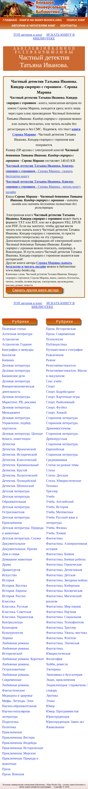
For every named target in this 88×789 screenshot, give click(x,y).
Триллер (52, 491)
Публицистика (56, 344)
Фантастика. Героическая (63, 564)
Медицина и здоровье (17, 695)
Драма (6, 564)
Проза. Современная (60, 334)
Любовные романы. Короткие (23, 659)
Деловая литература (16, 365)
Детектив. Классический (19, 460)
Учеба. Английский (60, 501)
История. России (14, 596)
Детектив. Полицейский (19, 480)
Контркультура (12, 622)
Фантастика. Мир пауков (63, 606)
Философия (54, 659)
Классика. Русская (15, 606)
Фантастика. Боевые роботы (66, 559)
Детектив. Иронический (19, 449)
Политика (9, 727)
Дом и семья (10, 554)
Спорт (50, 386)
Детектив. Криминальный (20, 465)
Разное (50, 360)
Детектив (8, 444)
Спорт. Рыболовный (60, 402)
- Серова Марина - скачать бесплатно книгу (40, 171)
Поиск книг (76, 20)
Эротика (52, 695)
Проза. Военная (13, 774)
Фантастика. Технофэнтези (65, 622)
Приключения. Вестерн (18, 737)
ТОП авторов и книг (27, 34)
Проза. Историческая (61, 329)
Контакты (68, 25)
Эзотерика (53, 669)
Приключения (12, 732)
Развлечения (54, 355)
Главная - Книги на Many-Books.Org (32, 20)
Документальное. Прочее (19, 549)
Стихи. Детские (57, 475)
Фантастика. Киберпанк (63, 585)
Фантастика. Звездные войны (66, 580)
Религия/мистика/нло (61, 365)
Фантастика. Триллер (61, 627)
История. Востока (14, 585)
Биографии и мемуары (18, 349)
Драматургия (11, 570)
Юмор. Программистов (62, 711)
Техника (52, 486)
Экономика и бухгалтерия (64, 674)
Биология (8, 355)
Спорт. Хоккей (56, 412)
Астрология (10, 339)
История (8, 580)
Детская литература (15, 491)
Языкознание (55, 727)
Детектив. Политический (19, 475)
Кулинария (9, 627)
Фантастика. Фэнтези (61, 638)
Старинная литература (62, 418)
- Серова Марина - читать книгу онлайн (43, 187)
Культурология (12, 632)
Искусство (9, 575)
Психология (54, 339)
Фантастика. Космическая (64, 590)
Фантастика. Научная (61, 612)
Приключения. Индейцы (19, 743)
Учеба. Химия (56, 533)
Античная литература (17, 334)
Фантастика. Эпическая (62, 643)
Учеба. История (57, 507)
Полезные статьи (14, 329)
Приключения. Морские (19, 753)
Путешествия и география (64, 349)
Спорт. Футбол (56, 407)
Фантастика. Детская (60, 575)
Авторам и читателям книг (33, 25)
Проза (6, 769)
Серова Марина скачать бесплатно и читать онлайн (39, 264)
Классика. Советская (16, 612)
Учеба (50, 496)
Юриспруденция (57, 716)
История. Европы (14, 590)
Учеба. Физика (56, 528)
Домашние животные (17, 559)
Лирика (7, 638)
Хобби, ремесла (57, 664)
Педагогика (10, 721)
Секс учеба (53, 381)
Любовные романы (15, 643)
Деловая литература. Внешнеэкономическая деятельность (18, 386)
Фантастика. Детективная (64, 570)
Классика (8, 601)
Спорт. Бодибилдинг (60, 391)
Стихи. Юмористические (63, 480)
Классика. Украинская (17, 617)
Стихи (50, 470)
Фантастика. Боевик (60, 554)
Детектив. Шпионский (18, 486)
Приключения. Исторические (22, 748)
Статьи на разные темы (62, 465)
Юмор (50, 706)
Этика (50, 701)
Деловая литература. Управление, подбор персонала (16, 423)
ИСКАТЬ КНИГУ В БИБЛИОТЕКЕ (54, 36)
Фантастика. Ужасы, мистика (66, 632)
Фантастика (54, 538)
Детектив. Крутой (14, 470)
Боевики (8, 360)
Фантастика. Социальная (63, 617)
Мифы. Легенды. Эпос (18, 701)
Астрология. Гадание (17, 344)
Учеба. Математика (59, 512)
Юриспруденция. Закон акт (65, 721)
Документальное (13, 543)
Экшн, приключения (60, 679)
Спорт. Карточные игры (63, 396)
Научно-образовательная (19, 706)
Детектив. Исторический (19, 454)
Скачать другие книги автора (35, 290)
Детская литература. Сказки (21, 538)
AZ (71, 51)
